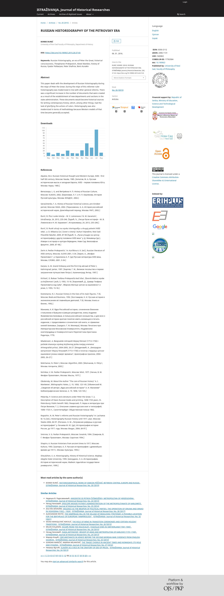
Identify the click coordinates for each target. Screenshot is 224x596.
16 (75, 555)
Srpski (155, 38)
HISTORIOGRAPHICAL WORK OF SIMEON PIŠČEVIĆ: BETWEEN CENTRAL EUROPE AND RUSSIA (99, 483)
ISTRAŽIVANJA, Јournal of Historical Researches (73, 10)
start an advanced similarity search (68, 561)
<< (42, 555)
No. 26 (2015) (63, 23)
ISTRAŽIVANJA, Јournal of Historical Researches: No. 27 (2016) (86, 545)
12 (65, 555)
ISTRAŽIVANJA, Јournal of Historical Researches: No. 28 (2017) (98, 511)
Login (185, 2)
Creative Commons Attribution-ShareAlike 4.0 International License (165, 180)
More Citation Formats (122, 78)
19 (83, 555)
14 (70, 555)
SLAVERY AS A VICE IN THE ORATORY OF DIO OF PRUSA (85, 547)
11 (62, 555)
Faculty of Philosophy (165, 69)
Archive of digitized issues (70, 14)
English (155, 30)
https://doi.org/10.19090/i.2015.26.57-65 (62, 52)
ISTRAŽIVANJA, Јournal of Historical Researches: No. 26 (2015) (85, 524)
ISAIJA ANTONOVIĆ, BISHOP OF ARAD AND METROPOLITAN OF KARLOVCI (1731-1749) (99, 532)
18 (81, 555)
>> (90, 555)
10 (60, 555)
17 (78, 555)
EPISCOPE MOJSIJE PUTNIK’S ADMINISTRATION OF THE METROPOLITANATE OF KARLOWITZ (101, 503)
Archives (51, 14)
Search (182, 14)
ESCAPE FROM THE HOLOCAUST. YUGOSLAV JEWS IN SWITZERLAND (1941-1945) (96, 527)
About (89, 14)
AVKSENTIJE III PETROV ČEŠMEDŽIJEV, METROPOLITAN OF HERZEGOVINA (102, 498)
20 (86, 555)
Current (40, 14)
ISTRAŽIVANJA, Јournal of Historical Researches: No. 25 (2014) (72, 506)
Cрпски (155, 34)
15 (73, 555)
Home (43, 23)
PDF (117, 41)
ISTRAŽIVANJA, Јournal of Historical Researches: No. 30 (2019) (72, 485)
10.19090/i (160, 62)
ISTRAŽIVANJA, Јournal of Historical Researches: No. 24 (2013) (72, 501)
